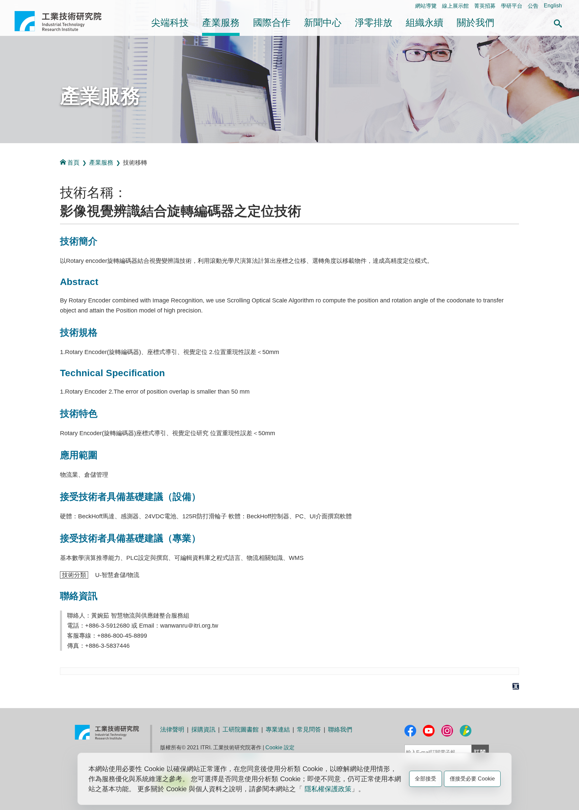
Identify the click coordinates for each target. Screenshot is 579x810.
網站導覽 (426, 6)
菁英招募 (485, 6)
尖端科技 (170, 22)
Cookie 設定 (280, 747)
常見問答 (309, 729)
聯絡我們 (340, 729)
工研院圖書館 (240, 729)
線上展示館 (455, 6)
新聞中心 (322, 22)
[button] (558, 22)
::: (16, 5)
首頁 (73, 162)
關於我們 (475, 22)
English (553, 5)
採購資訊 (203, 729)
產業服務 (221, 22)
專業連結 (278, 729)
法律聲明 (172, 729)
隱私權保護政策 (328, 789)
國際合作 (272, 22)
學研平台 (511, 6)
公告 (533, 6)
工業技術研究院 (62, 21)
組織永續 (424, 22)
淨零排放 (373, 22)
